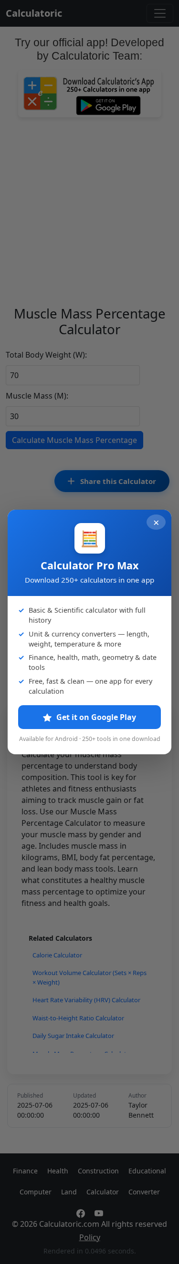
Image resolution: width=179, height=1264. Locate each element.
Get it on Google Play (95, 717)
